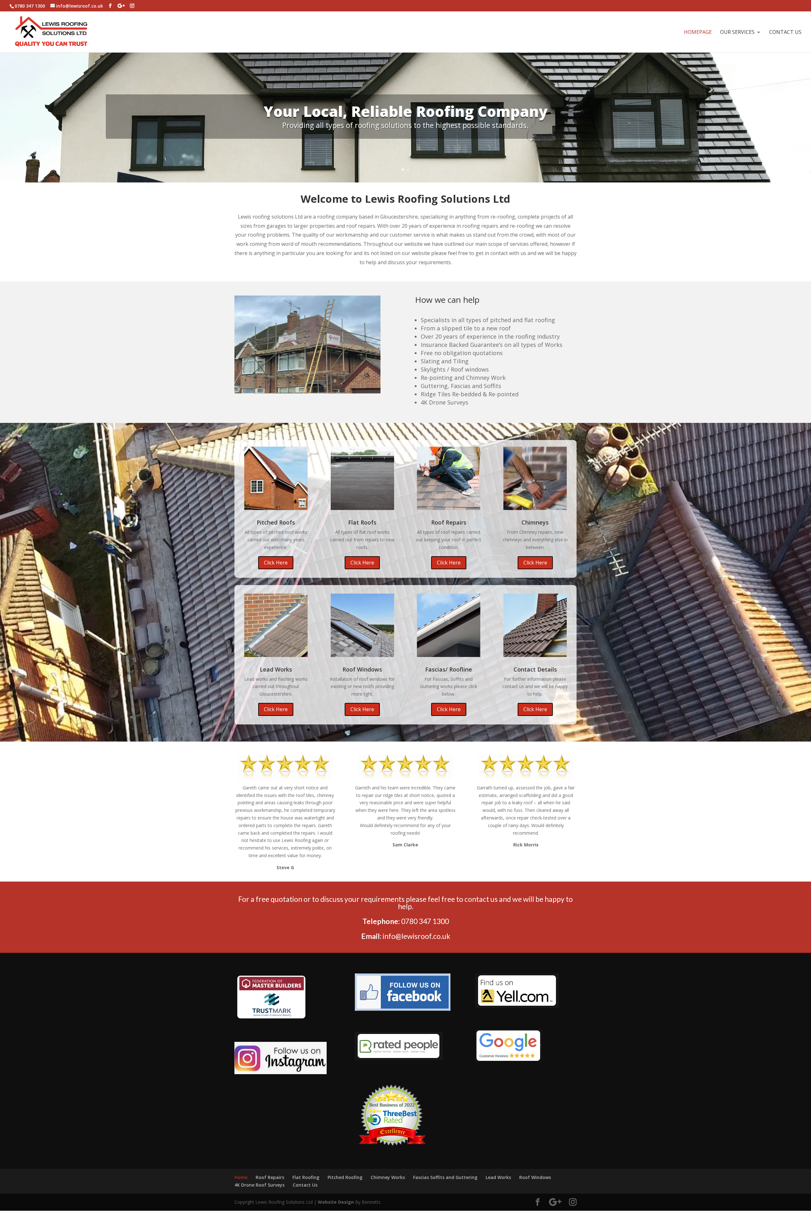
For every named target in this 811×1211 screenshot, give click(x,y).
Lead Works (498, 1177)
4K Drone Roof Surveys (259, 1185)
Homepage (698, 32)
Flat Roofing (305, 1177)
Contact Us (785, 32)
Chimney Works (388, 1177)
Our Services (737, 32)
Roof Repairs (270, 1177)
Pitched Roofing (345, 1177)
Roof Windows (535, 1177)
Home (240, 1177)
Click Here (276, 562)
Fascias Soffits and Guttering (445, 1177)
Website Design (336, 1202)
